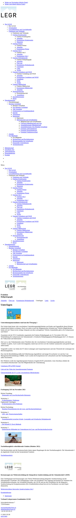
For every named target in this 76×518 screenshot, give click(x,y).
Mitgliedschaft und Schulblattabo (27, 120)
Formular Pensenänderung (29, 130)
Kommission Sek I (22, 56)
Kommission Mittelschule (25, 88)
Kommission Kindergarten (25, 40)
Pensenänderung (10, 153)
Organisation (13, 28)
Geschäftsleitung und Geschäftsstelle (20, 29)
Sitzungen (20, 42)
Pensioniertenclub (18, 91)
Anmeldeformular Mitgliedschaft (31, 125)
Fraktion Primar (17, 44)
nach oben (4, 516)
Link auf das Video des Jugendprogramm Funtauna (17, 369)
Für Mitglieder (13, 136)
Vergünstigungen (18, 144)
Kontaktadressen (6, 492)
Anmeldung (20, 95)
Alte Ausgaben (17, 109)
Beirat (14, 98)
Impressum (16, 116)
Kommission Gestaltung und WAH (27, 77)
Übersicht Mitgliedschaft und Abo (31, 123)
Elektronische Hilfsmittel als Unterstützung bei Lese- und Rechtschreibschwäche (27, 429)
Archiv (19, 70)
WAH (18, 81)
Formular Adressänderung (29, 128)
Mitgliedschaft (9, 148)
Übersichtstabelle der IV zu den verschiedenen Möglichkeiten (20, 372)
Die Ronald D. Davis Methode (11, 424)
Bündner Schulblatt (15, 104)
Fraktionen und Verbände (17, 31)
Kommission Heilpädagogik (25, 65)
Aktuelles (20, 38)
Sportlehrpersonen (18, 97)
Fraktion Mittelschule (19, 84)
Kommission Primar (23, 49)
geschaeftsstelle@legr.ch (8, 507)
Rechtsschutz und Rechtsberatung (23, 139)
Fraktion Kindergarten (20, 35)
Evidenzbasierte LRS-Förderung (12, 404)
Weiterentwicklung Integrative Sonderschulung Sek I (17, 489)
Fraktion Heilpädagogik (20, 58)
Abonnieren (16, 114)
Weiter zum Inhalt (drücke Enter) (15, 4)
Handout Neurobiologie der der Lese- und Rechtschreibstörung (21, 409)
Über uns (19, 63)
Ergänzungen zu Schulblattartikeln (23, 111)
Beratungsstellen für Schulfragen (23, 141)
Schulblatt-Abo (9, 150)
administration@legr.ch (8, 509)
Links (18, 68)
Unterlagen (20, 67)
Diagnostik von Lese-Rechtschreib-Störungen (16, 395)
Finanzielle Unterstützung (21, 143)
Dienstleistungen (10, 100)
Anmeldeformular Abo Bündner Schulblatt (34, 127)
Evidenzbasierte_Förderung (10, 400)
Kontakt (7, 155)
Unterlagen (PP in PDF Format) (11, 366)
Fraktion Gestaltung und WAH (22, 72)
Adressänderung (10, 151)
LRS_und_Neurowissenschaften (12, 414)
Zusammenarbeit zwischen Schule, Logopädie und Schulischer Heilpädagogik (26, 419)
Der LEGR (8, 24)
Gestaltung (20, 79)
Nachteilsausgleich (6, 455)
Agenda (11, 134)
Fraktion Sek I (17, 51)
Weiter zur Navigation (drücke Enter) (16, 2)
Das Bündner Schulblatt (20, 107)
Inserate (15, 113)
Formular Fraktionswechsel (29, 132)
